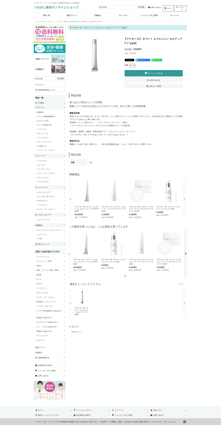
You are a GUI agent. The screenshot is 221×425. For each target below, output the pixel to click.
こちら (173, 422)
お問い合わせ (155, 7)
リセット (181, 284)
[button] (154, 86)
